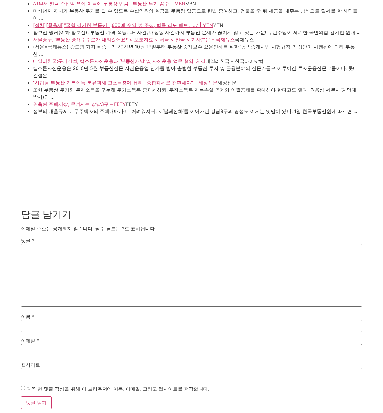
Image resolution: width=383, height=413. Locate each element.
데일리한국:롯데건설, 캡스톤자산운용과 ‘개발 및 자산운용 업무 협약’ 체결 (119, 61)
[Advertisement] (191, 160)
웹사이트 (30, 364)
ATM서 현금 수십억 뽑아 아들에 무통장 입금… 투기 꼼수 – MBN (109, 4)
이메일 (30, 340)
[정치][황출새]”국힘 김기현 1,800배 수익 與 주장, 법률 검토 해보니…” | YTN (123, 25)
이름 (27, 316)
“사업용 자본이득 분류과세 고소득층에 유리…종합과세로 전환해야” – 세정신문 (125, 83)
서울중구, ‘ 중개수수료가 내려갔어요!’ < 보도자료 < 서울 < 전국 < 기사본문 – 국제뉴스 (134, 39)
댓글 (27, 240)
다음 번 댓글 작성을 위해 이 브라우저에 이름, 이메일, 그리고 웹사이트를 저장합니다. (117, 388)
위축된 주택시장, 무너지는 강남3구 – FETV (79, 104)
